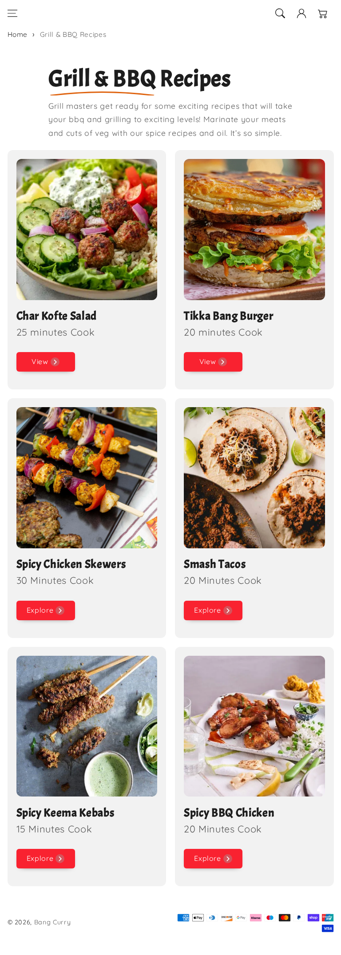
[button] (12, 13)
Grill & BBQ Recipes (73, 34)
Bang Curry (52, 922)
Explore (40, 610)
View (40, 361)
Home (18, 34)
